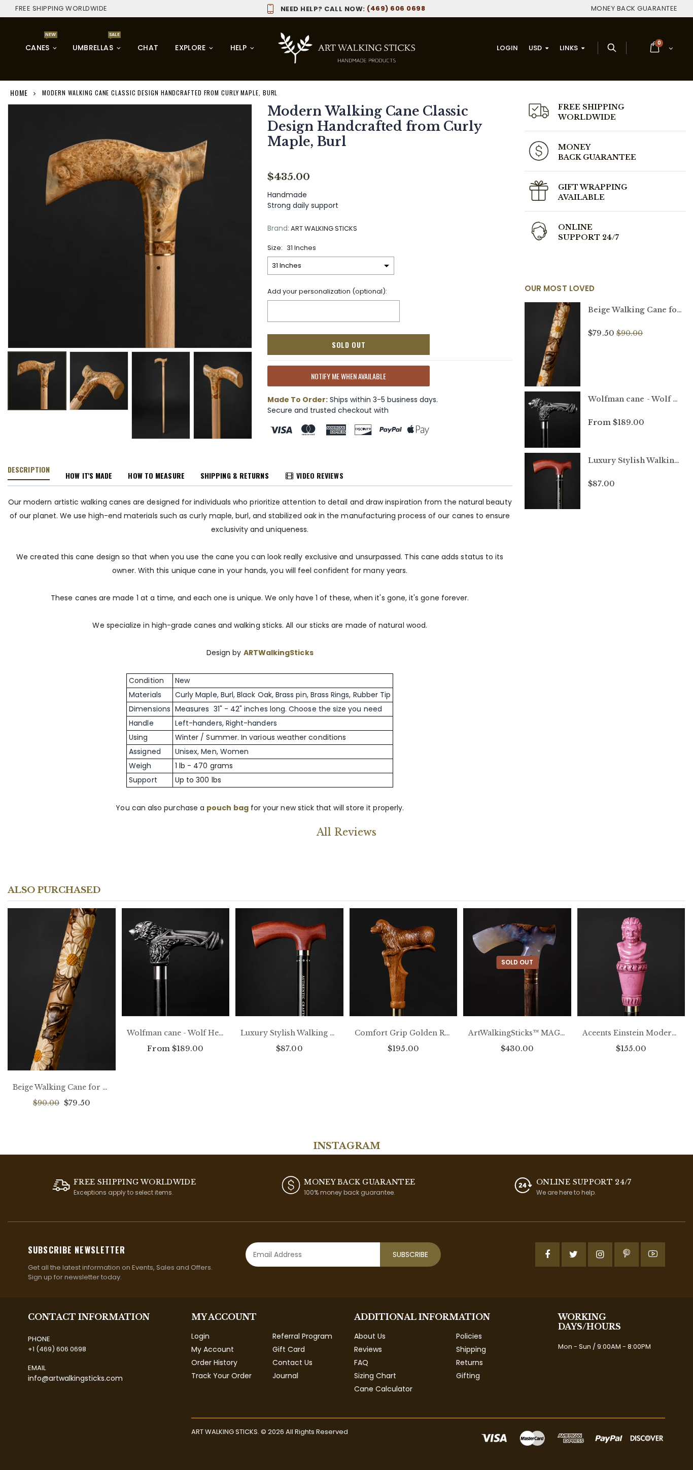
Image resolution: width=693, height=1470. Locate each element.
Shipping (471, 1349)
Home (19, 92)
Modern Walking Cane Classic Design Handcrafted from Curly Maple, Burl (374, 126)
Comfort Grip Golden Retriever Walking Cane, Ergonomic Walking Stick (404, 1032)
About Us (370, 1336)
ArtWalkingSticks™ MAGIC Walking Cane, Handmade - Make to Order (517, 1032)
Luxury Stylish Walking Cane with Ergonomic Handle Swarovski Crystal (289, 1032)
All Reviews (346, 832)
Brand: (278, 228)
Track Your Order (221, 1376)
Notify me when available (348, 376)
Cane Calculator (383, 1389)
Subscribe (410, 1254)
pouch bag (227, 808)
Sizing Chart (375, 1376)
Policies (469, 1336)
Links (569, 48)
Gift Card (288, 1349)
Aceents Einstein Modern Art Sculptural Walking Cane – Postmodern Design (631, 1032)
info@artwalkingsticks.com (75, 1378)
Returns (469, 1362)
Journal (285, 1376)
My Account (212, 1349)
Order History (214, 1362)
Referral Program (302, 1336)
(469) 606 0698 (353, 8)
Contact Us (292, 1362)
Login (507, 48)
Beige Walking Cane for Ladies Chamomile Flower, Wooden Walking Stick (62, 1087)
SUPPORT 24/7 (588, 237)
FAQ (361, 1362)
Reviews (368, 1349)
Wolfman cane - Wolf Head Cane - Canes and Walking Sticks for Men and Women (176, 1032)
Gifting (468, 1376)
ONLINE (575, 227)
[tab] (29, 470)
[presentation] (18, 389)
